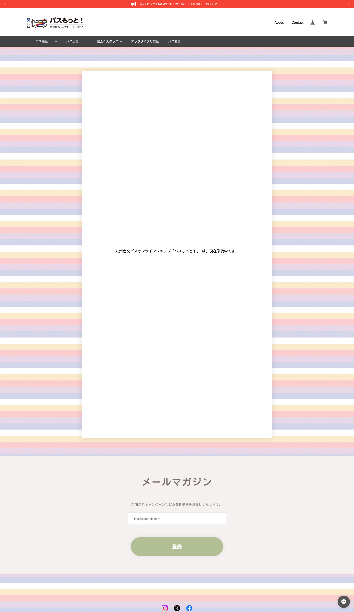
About (279, 22)
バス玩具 (72, 41)
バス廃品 (41, 41)
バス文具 (174, 41)
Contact (298, 22)
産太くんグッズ (107, 41)
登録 (177, 546)
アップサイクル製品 (145, 41)
